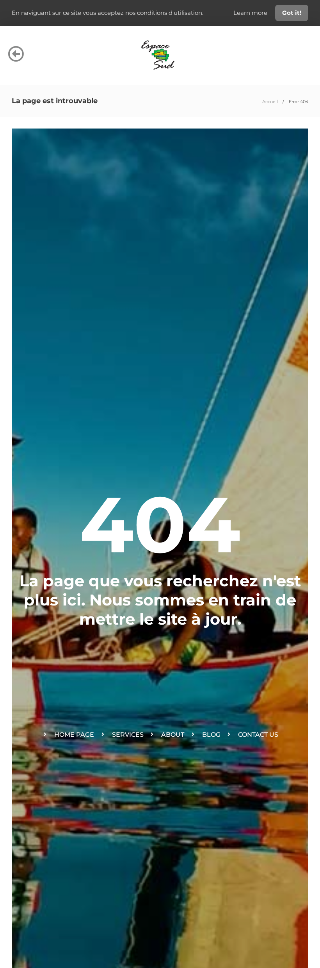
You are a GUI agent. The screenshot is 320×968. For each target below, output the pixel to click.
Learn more (251, 12)
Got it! (291, 12)
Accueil (270, 101)
